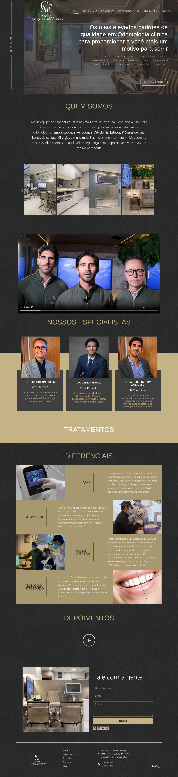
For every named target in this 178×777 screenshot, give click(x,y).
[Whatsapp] (107, 728)
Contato (167, 10)
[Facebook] (94, 728)
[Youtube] (103, 728)
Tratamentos (124, 10)
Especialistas (107, 10)
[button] (22, 190)
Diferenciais (144, 10)
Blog (156, 10)
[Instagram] (99, 728)
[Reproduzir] (89, 640)
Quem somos (89, 10)
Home (76, 10)
